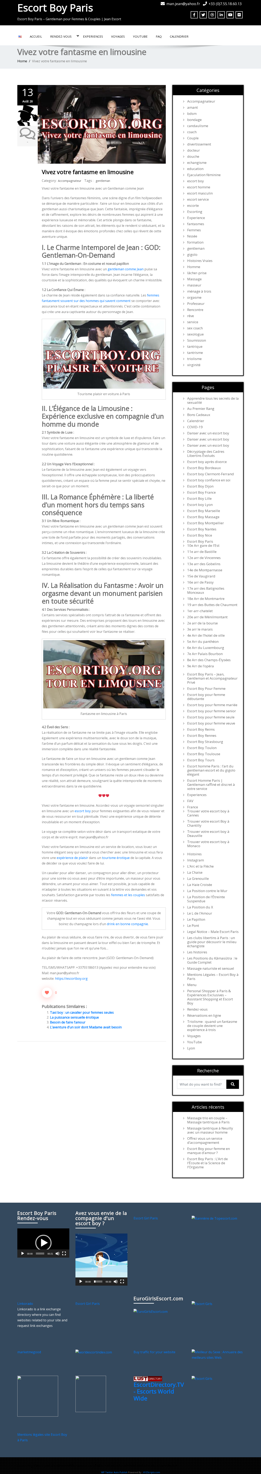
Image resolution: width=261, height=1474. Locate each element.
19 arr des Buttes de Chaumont (212, 605)
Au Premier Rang (200, 409)
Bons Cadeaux (198, 415)
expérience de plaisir (72, 858)
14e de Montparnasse (204, 570)
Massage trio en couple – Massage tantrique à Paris (208, 1120)
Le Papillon (196, 919)
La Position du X (200, 907)
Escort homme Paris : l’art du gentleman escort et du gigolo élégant (211, 770)
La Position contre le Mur (207, 891)
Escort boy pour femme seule (210, 717)
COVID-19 (195, 427)
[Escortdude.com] (90, 1393)
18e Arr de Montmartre (206, 599)
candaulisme (197, 126)
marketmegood (29, 1352)
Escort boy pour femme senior (211, 711)
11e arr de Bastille (202, 552)
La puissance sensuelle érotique (74, 1017)
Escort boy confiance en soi (208, 480)
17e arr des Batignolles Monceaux (205, 590)
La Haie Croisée (199, 885)
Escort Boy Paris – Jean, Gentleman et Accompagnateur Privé (212, 678)
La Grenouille (198, 879)
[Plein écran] (64, 1253)
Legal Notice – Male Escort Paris (213, 932)
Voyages (118, 36)
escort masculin (200, 193)
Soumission (196, 340)
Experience (196, 218)
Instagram (195, 860)
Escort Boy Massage (203, 517)
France (192, 807)
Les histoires (197, 952)
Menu (192, 985)
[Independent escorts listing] (148, 1378)
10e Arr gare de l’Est (203, 546)
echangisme (197, 163)
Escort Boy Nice (199, 535)
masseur (194, 285)
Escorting (194, 212)
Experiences (93, 36)
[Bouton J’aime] (47, 993)
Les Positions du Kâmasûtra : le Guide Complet (212, 960)
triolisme (194, 359)
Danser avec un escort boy (208, 433)
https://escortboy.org (71, 978)
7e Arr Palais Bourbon (205, 654)
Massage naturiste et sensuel (210, 968)
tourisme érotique (116, 858)
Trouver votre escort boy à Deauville (208, 834)
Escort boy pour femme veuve (211, 723)
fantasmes (195, 224)
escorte (193, 206)
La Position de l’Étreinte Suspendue (206, 899)
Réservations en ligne (204, 1015)
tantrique (194, 346)
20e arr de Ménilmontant (207, 617)
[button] (43, 1243)
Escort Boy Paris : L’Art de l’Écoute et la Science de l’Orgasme (207, 1163)
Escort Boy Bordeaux (204, 468)
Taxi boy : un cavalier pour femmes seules (82, 1012)
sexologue (195, 334)
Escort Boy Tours (201, 760)
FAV (190, 801)
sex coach (195, 328)
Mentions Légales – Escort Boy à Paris (213, 977)
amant (192, 107)
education (195, 169)
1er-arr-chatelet (200, 611)
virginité (193, 365)
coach (192, 132)
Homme (193, 267)
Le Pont (193, 926)
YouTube (140, 36)
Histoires (194, 854)
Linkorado (25, 1303)
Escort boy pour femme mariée (212, 705)
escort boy (83, 811)
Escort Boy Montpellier (205, 523)
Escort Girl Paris (146, 1218)
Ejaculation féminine (204, 175)
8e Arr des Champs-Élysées (209, 660)
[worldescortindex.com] (93, 1352)
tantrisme (195, 353)
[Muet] (57, 1253)
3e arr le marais (200, 629)
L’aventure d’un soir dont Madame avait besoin (86, 1027)
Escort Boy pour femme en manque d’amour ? (208, 1151)
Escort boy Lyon (200, 505)
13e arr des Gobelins (203, 564)
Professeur (196, 304)
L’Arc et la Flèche (200, 866)
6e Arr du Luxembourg (205, 648)
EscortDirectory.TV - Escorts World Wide (159, 1391)
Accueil (36, 36)
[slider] (40, 1254)
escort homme (198, 187)
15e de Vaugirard (201, 576)
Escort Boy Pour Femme (206, 689)
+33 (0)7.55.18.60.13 (225, 3)
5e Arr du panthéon (203, 642)
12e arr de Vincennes (204, 558)
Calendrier (179, 36)
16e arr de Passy (200, 582)
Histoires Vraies (199, 261)
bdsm (192, 114)
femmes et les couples (128, 895)
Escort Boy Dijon (200, 486)
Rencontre (195, 310)
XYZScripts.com (151, 1472)
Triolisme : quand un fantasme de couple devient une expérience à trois (212, 1026)
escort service (198, 199)
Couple (193, 138)
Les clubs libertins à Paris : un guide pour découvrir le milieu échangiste (212, 942)
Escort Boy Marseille (203, 511)
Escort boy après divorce (207, 462)
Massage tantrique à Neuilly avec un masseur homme (210, 1130)
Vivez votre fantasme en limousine (88, 172)
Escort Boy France (201, 492)
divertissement (199, 144)
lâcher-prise (197, 273)
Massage (194, 279)
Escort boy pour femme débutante (206, 697)
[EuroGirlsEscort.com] (151, 1311)
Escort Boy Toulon (202, 748)
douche (193, 156)
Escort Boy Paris (55, 8)
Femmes (194, 230)
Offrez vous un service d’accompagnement (204, 1140)
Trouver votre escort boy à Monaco (208, 844)
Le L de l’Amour (199, 913)
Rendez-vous (61, 36)
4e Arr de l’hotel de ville (206, 635)
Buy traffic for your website (154, 1352)
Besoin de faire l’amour (67, 1022)
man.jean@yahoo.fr (183, 3)
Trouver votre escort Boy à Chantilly (208, 823)
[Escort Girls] (202, 1303)
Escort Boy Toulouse (203, 754)
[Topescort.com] (214, 1218)
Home (22, 61)
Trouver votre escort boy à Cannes (208, 813)
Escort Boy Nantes (201, 529)
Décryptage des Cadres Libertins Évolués (205, 454)
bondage (194, 120)
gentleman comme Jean (126, 269)
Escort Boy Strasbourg (205, 742)
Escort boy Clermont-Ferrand (210, 474)
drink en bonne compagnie (127, 924)
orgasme (194, 297)
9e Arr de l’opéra (200, 666)
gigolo (192, 255)
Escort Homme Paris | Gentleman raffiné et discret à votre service (211, 784)
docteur (193, 150)
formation (195, 242)
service (192, 322)
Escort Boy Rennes (201, 736)
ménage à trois (199, 291)
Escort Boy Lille (199, 499)
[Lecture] (23, 1253)
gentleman (103, 181)
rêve (190, 316)
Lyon (191, 1048)
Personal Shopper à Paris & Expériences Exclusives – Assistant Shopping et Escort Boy (210, 997)
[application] (43, 1243)
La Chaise (194, 872)
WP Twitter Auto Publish (114, 1472)
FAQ (159, 36)
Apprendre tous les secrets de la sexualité (213, 400)
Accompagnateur (69, 181)
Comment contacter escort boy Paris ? (150, 1465)
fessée (192, 236)
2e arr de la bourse (202, 623)
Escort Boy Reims (201, 729)
